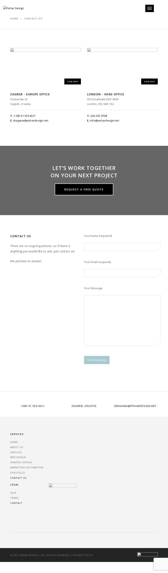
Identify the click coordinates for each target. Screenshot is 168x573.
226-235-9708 (98, 116)
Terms (14, 497)
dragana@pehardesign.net (30, 120)
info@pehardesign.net (104, 120)
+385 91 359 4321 (33, 406)
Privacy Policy (83, 555)
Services (16, 452)
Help (13, 492)
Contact (16, 502)
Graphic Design (21, 462)
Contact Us (18, 477)
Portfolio (17, 472)
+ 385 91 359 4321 (24, 116)
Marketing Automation (26, 467)
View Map (72, 81)
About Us (16, 447)
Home (14, 18)
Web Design (18, 457)
